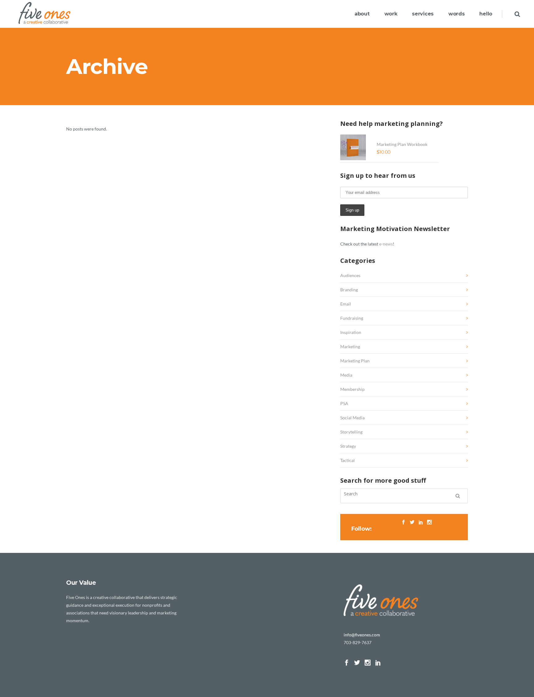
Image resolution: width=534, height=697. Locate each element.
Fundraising (351, 318)
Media (346, 375)
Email (345, 303)
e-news (386, 243)
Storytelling (351, 431)
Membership (352, 389)
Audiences (350, 275)
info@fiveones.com (362, 634)
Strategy (348, 446)
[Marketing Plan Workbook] (354, 147)
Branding (349, 289)
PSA (344, 403)
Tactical (347, 460)
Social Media (352, 417)
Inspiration (350, 332)
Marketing (350, 346)
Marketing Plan (355, 360)
